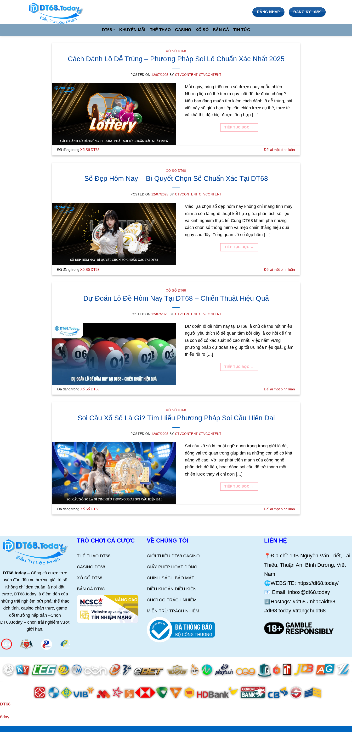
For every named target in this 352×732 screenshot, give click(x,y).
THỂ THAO (160, 30)
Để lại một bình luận (279, 150)
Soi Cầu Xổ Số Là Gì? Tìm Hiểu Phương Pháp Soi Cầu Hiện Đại (176, 418)
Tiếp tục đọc (239, 127)
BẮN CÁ (221, 30)
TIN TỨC (241, 30)
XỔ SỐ (202, 30)
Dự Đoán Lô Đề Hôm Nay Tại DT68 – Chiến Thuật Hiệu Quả (176, 298)
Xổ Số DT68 (176, 51)
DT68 (107, 30)
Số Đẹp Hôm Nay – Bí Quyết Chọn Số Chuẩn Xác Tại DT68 (176, 178)
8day (4, 716)
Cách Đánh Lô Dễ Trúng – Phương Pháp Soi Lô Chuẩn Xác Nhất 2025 (176, 59)
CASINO (183, 30)
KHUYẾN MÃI (132, 30)
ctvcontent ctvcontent (198, 75)
